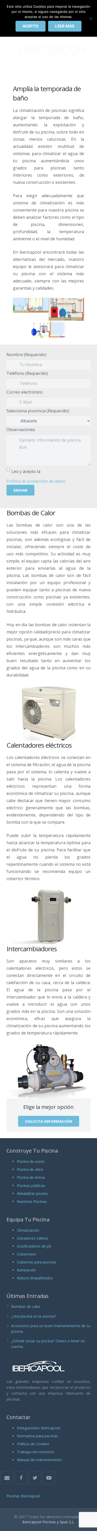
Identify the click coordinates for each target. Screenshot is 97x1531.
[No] (90, 18)
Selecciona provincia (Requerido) (37, 411)
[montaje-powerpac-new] (31, 305)
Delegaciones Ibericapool (38, 1427)
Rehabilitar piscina (32, 1193)
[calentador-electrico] (48, 329)
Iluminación (26, 1270)
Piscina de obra (30, 1169)
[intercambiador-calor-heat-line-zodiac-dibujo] (66, 309)
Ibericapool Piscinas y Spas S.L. (48, 1521)
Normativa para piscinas (37, 1435)
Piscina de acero (30, 1161)
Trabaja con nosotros (35, 1451)
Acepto (31, 26)
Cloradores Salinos (32, 1238)
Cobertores (26, 1254)
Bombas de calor (25, 1306)
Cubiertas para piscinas (36, 1262)
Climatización (28, 1230)
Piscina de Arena (31, 1177)
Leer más (64, 26)
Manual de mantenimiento (39, 1459)
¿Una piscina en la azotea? (33, 1316)
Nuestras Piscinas (32, 1201)
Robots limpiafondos (35, 1278)
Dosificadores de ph (34, 1246)
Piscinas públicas (31, 1185)
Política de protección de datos (35, 481)
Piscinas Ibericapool (23, 1496)
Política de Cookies (33, 1443)
